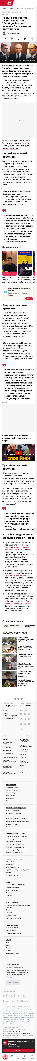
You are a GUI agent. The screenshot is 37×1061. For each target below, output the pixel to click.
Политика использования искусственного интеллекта (7, 767)
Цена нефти (10, 861)
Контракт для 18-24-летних (15, 844)
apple (23, 995)
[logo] (9, 3)
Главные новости (12, 787)
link (21, 714)
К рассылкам (13, 982)
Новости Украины (12, 790)
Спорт (8, 940)
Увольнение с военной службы (16, 836)
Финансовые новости (13, 867)
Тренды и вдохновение (13, 933)
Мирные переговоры (13, 816)
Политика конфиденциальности (9, 761)
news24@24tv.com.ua (10, 706)
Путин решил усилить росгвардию (18, 602)
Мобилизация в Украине (15, 834)
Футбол (8, 945)
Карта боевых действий (14, 813)
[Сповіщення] (34, 3)
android (9, 995)
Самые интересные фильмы (15, 885)
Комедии (9, 893)
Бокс (7, 942)
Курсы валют (10, 864)
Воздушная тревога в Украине (16, 818)
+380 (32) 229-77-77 (14, 1031)
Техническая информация (24, 750)
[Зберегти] (32, 39)
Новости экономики (14, 859)
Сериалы (9, 895)
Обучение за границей (13, 918)
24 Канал (5, 8)
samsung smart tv (23, 1001)
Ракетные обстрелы (12, 810)
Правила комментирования (26, 746)
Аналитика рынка (12, 928)
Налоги (8, 872)
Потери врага (10, 827)
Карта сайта (24, 769)
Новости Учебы (12, 902)
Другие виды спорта (13, 953)
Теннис (8, 948)
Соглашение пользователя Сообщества (24, 740)
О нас (4, 736)
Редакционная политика (7, 743)
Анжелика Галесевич (14, 33)
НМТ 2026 (9, 913)
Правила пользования (10, 757)
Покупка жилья (11, 930)
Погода (8, 801)
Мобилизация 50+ (12, 839)
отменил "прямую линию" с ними (17, 548)
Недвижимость (12, 925)
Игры (21, 772)
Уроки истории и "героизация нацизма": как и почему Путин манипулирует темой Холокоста (16, 144)
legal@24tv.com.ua (26, 1033)
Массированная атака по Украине (17, 821)
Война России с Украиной (16, 808)
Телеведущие (7, 750)
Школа (8, 910)
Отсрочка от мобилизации (15, 847)
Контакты (23, 754)
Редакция (6, 739)
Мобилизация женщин (13, 842)
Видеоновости (11, 795)
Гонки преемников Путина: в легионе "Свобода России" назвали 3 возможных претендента (28, 8)
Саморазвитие (11, 915)
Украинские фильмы (13, 887)
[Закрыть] (32, 1041)
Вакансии (23, 757)
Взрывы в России (12, 824)
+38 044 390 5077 (25, 706)
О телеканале (7, 747)
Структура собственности (24, 761)
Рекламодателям (8, 753)
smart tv (9, 1001)
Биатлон (9, 951)
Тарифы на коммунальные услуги (17, 870)
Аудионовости (10, 798)
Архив (22, 765)
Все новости (11, 785)
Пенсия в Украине (12, 875)
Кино (8, 882)
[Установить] (18, 1046)
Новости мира (14, 8)
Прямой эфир (10, 793)
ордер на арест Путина (15, 575)
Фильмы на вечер (12, 890)
